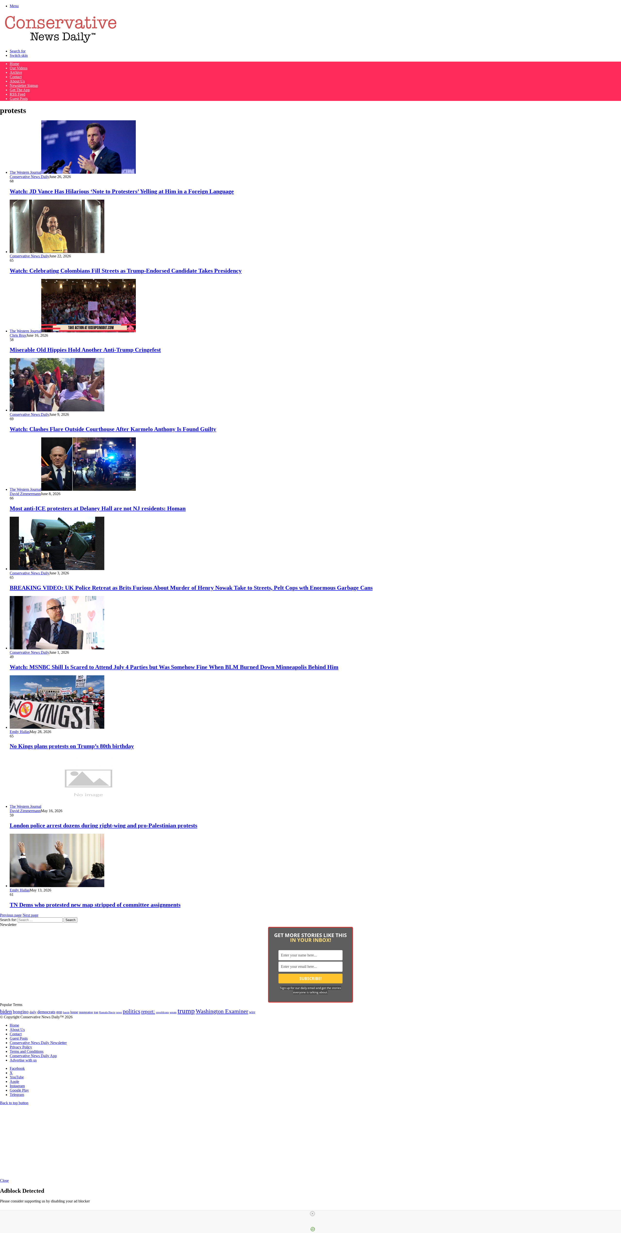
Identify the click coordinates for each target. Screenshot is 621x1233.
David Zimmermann (25, 494)
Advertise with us (23, 1060)
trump (186, 1011)
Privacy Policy (21, 1047)
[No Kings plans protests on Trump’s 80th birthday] (57, 727)
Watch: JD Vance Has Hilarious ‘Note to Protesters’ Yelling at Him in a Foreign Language (122, 191)
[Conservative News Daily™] (60, 43)
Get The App (20, 90)
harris (66, 1012)
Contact (16, 77)
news (119, 1012)
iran (96, 1012)
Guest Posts (19, 99)
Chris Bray (18, 335)
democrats (46, 1011)
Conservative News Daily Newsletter (38, 1043)
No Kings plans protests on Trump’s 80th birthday (72, 746)
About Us (17, 81)
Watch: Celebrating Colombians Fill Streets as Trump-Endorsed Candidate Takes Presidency (126, 271)
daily (33, 1012)
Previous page (11, 915)
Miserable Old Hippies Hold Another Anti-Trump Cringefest (85, 350)
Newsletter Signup (24, 85)
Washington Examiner (222, 1011)
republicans (162, 1012)
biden (6, 1011)
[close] (312, 1213)
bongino (21, 1011)
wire (252, 1012)
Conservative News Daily (29, 177)
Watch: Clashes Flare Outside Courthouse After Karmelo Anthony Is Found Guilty (113, 429)
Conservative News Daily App (33, 1056)
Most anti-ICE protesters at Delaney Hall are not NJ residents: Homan (98, 508)
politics (131, 1011)
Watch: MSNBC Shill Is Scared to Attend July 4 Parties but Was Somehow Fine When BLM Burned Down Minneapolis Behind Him (174, 667)
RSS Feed (17, 94)
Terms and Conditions (26, 1051)
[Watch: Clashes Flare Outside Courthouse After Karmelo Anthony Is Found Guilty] (57, 410)
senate (173, 1012)
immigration (86, 1012)
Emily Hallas (20, 732)
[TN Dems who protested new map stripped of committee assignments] (57, 886)
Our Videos (18, 68)
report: (148, 1011)
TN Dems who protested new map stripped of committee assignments (95, 905)
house (74, 1012)
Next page (30, 915)
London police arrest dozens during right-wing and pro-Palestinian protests (103, 825)
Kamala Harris (107, 1012)
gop (59, 1012)
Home (14, 64)
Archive (16, 72)
